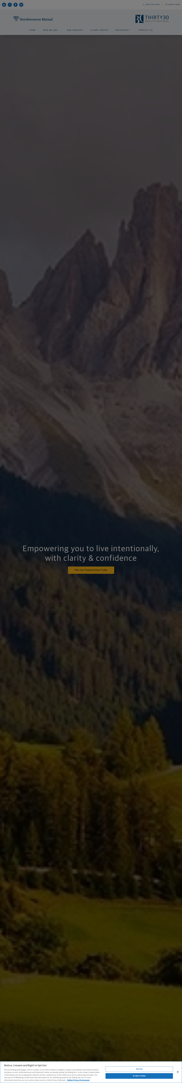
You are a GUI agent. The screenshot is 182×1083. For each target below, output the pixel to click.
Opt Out (139, 1069)
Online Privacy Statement (78, 1080)
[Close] (178, 1072)
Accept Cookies (139, 1076)
